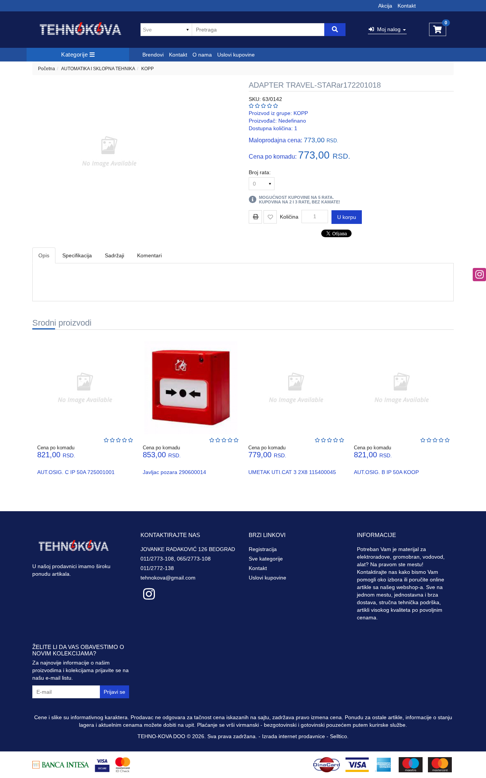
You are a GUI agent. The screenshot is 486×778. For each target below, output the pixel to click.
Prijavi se (114, 692)
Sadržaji (114, 255)
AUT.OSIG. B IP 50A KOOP (386, 472)
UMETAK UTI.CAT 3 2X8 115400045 (292, 472)
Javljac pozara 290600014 (174, 472)
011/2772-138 (157, 568)
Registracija (263, 549)
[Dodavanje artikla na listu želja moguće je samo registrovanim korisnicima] (270, 217)
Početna (46, 68)
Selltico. (339, 736)
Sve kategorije (266, 559)
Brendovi (153, 55)
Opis (43, 255)
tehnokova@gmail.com (168, 578)
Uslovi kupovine (236, 55)
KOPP (147, 68)
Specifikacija (77, 255)
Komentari (149, 255)
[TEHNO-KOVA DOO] (80, 29)
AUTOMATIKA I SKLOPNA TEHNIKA (98, 68)
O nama (202, 55)
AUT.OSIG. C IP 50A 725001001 (76, 472)
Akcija (385, 6)
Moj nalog (388, 29)
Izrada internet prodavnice (293, 736)
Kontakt (407, 6)
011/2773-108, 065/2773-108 (175, 559)
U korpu (346, 217)
